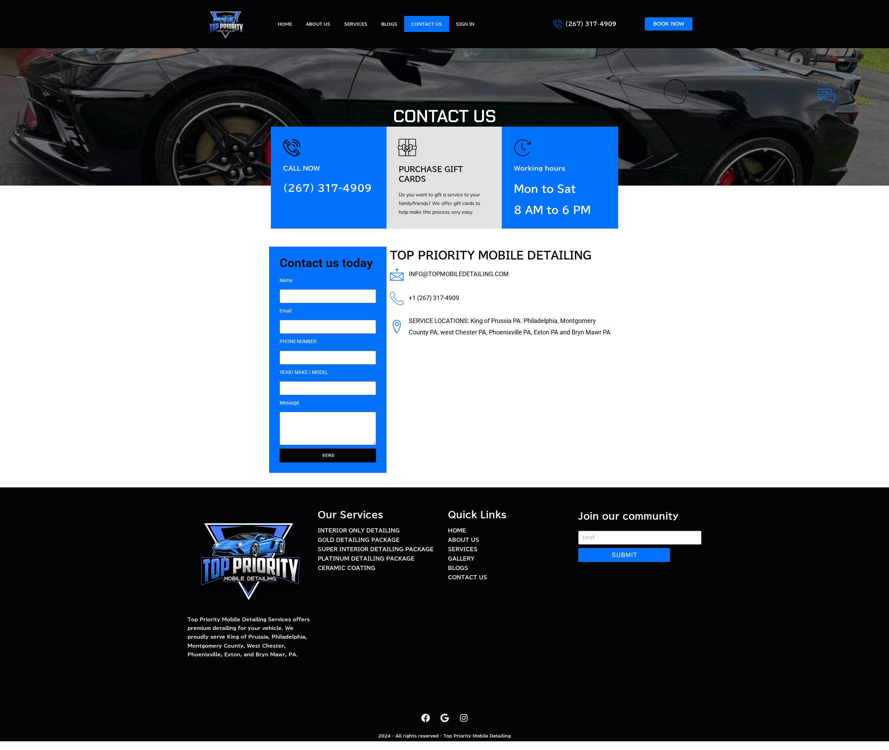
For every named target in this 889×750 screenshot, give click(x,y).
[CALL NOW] (291, 147)
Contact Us (426, 24)
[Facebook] (425, 718)
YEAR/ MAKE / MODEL (304, 372)
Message (289, 403)
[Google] (444, 718)
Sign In (465, 24)
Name (286, 280)
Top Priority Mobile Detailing (477, 736)
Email (285, 311)
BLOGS (389, 24)
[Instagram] (463, 718)
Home (285, 24)
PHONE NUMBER (298, 341)
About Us (318, 24)
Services (355, 24)
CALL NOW (301, 168)
